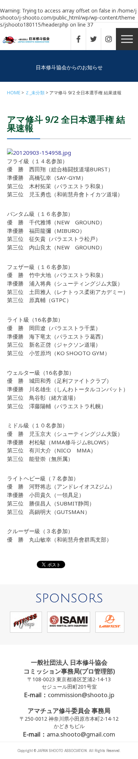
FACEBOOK (82, 39)
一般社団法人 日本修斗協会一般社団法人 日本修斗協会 (31, 40)
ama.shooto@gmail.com (81, 734)
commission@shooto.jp (81, 694)
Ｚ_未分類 (35, 93)
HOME (13, 93)
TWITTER (97, 39)
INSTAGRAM (112, 39)
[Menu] (127, 39)
